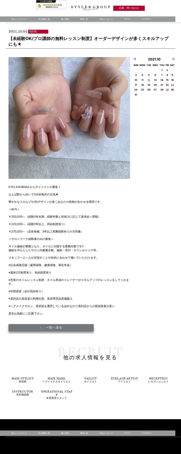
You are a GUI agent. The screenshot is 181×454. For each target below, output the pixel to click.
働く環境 (65, 19)
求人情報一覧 (44, 19)
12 (149, 80)
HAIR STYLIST (23, 380)
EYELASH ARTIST (124, 380)
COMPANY (146, 19)
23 (172, 85)
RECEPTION (158, 380)
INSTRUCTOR (22, 393)
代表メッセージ (106, 19)
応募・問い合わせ (129, 8)
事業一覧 (84, 19)
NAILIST (90, 380)
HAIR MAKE (56, 380)
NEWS (127, 19)
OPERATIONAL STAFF (56, 395)
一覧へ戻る (53, 327)
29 (167, 89)
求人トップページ (19, 19)
